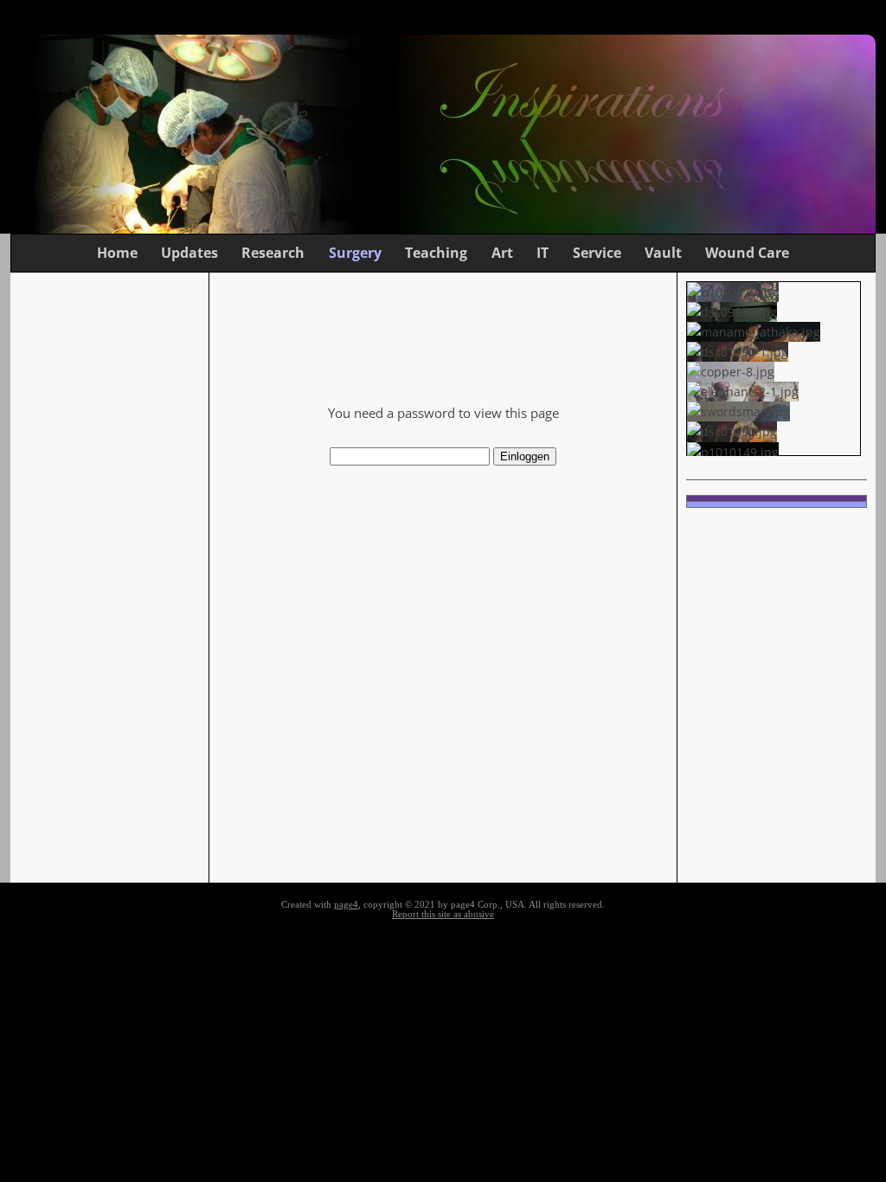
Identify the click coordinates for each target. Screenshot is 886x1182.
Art (502, 252)
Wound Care (747, 252)
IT (542, 252)
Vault (663, 252)
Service (597, 252)
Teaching (436, 252)
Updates (189, 252)
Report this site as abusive (443, 914)
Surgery (355, 252)
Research (273, 252)
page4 (346, 904)
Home (117, 252)
